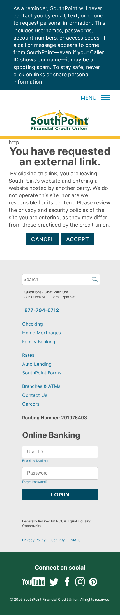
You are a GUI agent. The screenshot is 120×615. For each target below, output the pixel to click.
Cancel (42, 239)
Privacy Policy (34, 540)
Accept (77, 239)
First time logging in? (36, 460)
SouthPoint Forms (41, 373)
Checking (32, 324)
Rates (28, 355)
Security (58, 540)
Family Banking (38, 341)
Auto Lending (37, 364)
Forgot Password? (34, 481)
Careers (30, 404)
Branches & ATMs (41, 386)
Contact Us (34, 395)
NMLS (75, 540)
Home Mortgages (41, 332)
